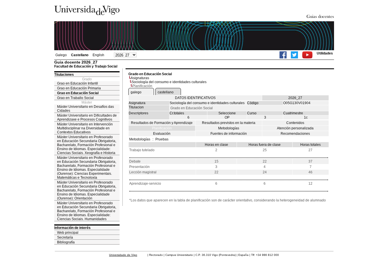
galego (136, 92)
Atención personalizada (295, 128)
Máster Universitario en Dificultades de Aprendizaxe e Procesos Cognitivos (87, 117)
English (98, 55)
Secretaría (65, 237)
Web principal (67, 233)
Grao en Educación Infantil (77, 83)
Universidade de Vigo (123, 254)
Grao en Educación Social (78, 93)
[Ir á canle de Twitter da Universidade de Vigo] (294, 54)
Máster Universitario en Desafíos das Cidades (85, 109)
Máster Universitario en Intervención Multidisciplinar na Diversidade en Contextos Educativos (85, 128)
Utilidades (325, 53)
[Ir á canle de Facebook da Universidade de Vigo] (283, 54)
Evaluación (161, 134)
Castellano (79, 55)
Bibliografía (66, 242)
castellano (166, 92)
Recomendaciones (295, 134)
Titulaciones (64, 75)
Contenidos (295, 123)
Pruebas (161, 139)
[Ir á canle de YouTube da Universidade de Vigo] (307, 54)
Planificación (162, 128)
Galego (61, 55)
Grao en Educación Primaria (79, 88)
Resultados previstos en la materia (228, 123)
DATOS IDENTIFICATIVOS (195, 98)
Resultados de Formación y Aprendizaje (162, 123)
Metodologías (228, 128)
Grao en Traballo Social (75, 98)
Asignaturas (140, 78)
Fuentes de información (228, 134)
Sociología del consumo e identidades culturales (169, 82)
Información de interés (72, 228)
